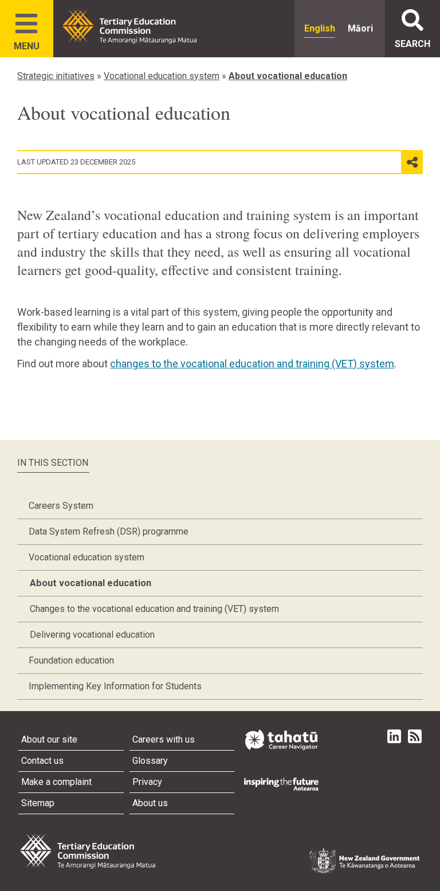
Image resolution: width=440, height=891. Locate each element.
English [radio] (319, 28)
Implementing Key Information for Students (115, 686)
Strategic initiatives (56, 75)
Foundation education (71, 660)
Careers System (61, 505)
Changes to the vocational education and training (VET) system (154, 608)
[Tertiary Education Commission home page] (129, 26)
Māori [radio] (360, 28)
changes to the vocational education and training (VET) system (252, 364)
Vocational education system (161, 75)
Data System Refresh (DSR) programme (108, 531)
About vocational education (288, 75)
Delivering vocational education (92, 634)
